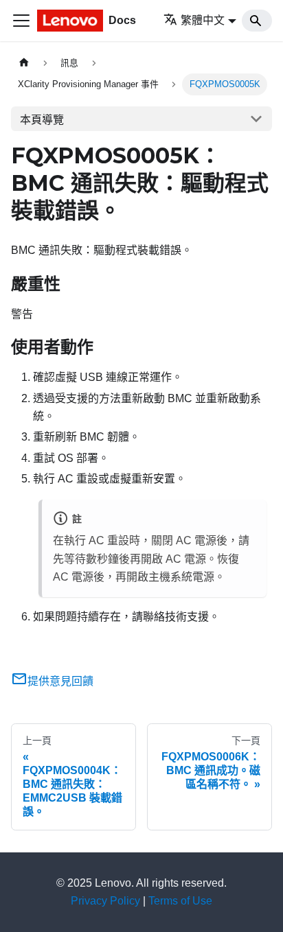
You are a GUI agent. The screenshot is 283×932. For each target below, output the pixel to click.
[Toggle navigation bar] (21, 20)
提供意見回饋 (60, 681)
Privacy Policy (105, 901)
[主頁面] (24, 62)
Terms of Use (180, 901)
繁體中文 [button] (203, 20)
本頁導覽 (42, 120)
